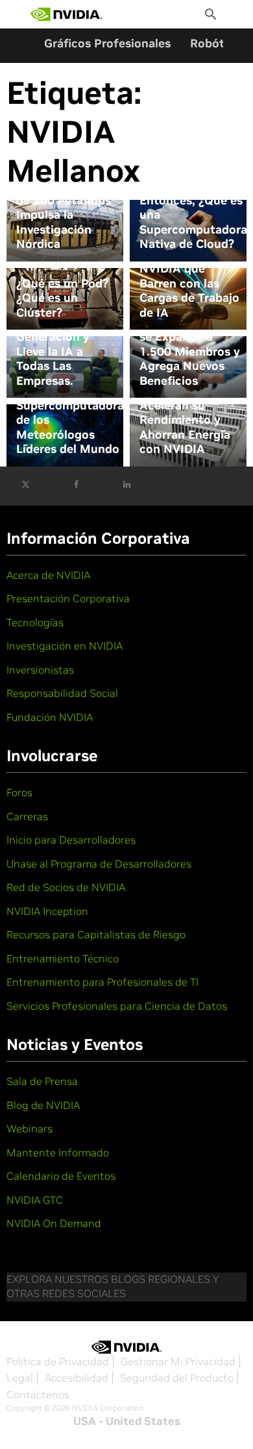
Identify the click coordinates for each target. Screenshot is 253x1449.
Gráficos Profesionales (107, 43)
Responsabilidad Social (62, 693)
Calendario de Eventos (60, 1175)
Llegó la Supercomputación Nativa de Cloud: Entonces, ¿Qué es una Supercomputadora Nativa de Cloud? (193, 200)
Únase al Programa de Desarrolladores (98, 863)
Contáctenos (37, 1394)
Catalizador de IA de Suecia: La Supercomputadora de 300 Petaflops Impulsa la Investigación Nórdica (70, 200)
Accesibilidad (76, 1377)
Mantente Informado (57, 1152)
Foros (19, 792)
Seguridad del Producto (177, 1377)
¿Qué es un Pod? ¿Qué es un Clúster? (62, 298)
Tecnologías (35, 622)
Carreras (27, 816)
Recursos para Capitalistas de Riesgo (96, 934)
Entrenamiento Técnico (62, 958)
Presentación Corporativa (68, 598)
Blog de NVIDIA (43, 1105)
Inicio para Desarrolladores (71, 839)
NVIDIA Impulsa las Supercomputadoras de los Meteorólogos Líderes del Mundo (73, 420)
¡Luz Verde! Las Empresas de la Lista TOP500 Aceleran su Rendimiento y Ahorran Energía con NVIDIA (184, 405)
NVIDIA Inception (47, 911)
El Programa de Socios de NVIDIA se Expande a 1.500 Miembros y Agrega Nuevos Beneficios (189, 344)
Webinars (29, 1128)
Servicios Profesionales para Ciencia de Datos (116, 1005)
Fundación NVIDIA (49, 717)
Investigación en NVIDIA (64, 645)
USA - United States (126, 1421)
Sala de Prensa (42, 1081)
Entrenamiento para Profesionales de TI (102, 981)
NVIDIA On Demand (53, 1223)
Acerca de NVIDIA (48, 574)
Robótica (215, 43)
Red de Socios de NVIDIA (65, 887)
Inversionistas (40, 669)
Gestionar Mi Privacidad (178, 1361)
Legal (19, 1377)
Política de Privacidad (57, 1361)
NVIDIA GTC (34, 1199)
